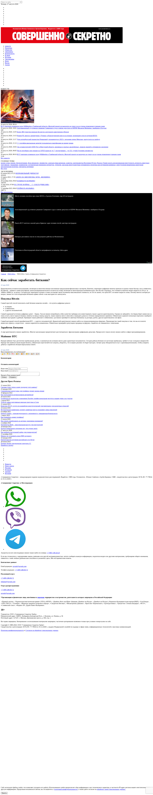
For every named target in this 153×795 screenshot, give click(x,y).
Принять (4, 793)
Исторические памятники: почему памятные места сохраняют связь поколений (29, 410)
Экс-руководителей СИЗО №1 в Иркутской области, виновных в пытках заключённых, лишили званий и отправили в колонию (62, 147)
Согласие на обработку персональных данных (42, 630)
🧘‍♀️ (37, 354)
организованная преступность (124, 163)
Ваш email (4, 371)
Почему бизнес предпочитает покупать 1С (16, 443)
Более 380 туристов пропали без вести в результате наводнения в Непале (43, 132)
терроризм (42, 165)
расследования (103, 165)
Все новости (5, 158)
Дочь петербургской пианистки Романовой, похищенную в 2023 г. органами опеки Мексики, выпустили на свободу (58, 139)
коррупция (139, 165)
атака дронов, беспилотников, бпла (19, 163)
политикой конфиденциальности (66, 789)
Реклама (8, 468)
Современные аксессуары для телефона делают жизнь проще (22, 391)
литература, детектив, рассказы (57, 165)
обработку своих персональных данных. (111, 789)
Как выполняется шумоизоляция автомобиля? (17, 395)
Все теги (4, 168)
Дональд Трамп (102, 163)
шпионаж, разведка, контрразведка (71, 163)
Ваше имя (4, 368)
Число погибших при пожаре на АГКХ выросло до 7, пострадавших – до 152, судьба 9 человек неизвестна (55, 151)
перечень (41, 597)
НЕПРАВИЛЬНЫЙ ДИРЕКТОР (27, 173)
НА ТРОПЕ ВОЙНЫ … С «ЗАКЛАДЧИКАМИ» (31, 184)
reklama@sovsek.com (8, 582)
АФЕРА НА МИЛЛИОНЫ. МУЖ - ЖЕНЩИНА (33, 177)
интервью (30, 167)
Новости (8, 464)
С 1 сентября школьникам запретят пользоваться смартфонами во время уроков (45, 143)
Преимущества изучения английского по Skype (17, 440)
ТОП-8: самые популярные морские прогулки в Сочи (20, 402)
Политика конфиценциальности (12, 630)
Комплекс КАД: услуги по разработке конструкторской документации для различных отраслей (35, 406)
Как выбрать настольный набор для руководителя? (19, 432)
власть (110, 163)
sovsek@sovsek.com (19, 566)
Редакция (8, 470)
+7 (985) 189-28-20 (53, 553)
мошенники (131, 165)
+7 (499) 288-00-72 (21, 570)
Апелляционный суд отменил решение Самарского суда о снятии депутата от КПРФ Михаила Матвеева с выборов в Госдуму (62, 128)
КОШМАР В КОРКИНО (26, 181)
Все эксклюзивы (7, 192)
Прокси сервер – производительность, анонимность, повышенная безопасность (29, 413)
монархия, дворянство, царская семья (45, 163)
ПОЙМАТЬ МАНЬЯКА (25, 188)
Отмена (4, 377)
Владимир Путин (90, 163)
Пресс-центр (9, 466)
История (8, 473)
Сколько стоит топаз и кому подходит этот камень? (19, 387)
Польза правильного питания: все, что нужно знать (19, 428)
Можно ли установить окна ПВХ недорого (16, 436)
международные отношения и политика (83, 165)
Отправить (12, 377)
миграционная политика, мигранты (14, 167)
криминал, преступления (118, 165)
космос (3, 163)
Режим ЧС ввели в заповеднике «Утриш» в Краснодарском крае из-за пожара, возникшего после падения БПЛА (57, 136)
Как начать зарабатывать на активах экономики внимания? (22, 421)
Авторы (8, 471)
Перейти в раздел (7, 445)
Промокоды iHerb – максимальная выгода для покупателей (22, 425)
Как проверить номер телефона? (12, 417)
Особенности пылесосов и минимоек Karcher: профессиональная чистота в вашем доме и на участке (36, 398)
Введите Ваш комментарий (10, 375)
